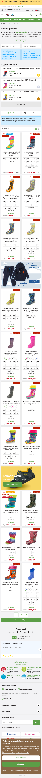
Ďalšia (26, 615)
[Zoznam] (39, 129)
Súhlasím (21, 764)
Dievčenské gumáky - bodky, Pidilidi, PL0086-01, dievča (31, 447)
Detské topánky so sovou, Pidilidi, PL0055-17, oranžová (10, 583)
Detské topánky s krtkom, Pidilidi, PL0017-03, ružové (19, 80)
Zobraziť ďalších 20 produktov (21, 620)
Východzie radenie (30, 113)
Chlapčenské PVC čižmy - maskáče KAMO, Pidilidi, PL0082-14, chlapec (31, 512)
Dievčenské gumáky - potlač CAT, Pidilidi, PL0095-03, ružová (31, 403)
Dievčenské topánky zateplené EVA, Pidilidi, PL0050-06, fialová (10, 353)
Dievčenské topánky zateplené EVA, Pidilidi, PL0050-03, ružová (31, 353)
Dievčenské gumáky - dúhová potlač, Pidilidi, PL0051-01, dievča (11, 153)
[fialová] (5, 358)
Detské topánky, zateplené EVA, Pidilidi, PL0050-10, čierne (11, 402)
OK (36, 722)
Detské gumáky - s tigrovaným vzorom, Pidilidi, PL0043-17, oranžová (10, 197)
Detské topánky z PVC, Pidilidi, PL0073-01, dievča (11, 548)
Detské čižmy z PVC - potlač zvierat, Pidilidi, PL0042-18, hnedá (31, 197)
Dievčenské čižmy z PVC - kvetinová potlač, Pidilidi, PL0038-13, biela (31, 240)
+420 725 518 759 (8, 10)
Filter (12, 113)
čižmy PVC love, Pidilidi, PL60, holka (31, 548)
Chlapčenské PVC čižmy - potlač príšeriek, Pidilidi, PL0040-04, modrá (11, 240)
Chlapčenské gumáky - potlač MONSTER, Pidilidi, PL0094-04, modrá (10, 448)
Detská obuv (6, 20)
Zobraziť (20, 7)
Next (40, 649)
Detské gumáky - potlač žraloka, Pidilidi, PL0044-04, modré (22, 68)
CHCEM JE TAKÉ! (12, 484)
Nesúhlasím (21, 758)
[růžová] (9, 358)
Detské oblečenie (19, 20)
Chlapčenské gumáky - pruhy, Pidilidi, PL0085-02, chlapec (10, 512)
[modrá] (15, 358)
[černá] (12, 358)
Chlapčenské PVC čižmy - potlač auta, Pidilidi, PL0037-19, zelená (10, 310)
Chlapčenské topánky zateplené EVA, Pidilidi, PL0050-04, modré (31, 584)
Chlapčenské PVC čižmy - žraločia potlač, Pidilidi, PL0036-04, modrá (31, 310)
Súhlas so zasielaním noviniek (11, 727)
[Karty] (36, 129)
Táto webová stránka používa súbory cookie (15, 753)
